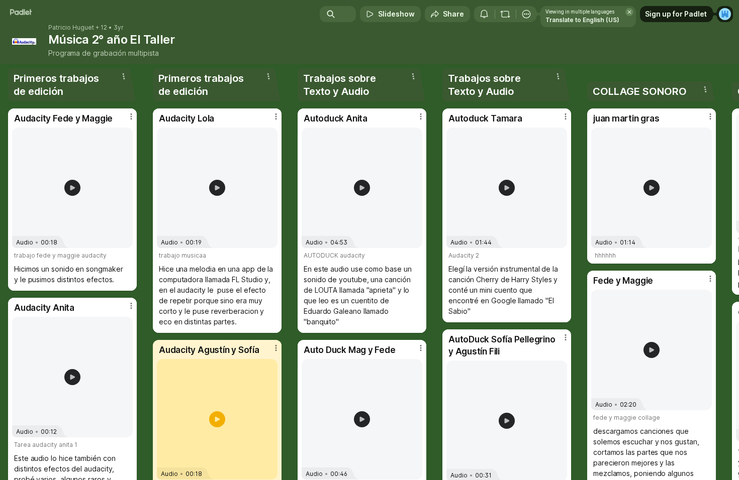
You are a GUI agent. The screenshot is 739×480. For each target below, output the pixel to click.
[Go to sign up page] (725, 14)
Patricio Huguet (71, 27)
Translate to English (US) (582, 20)
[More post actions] (131, 116)
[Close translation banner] (629, 12)
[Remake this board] (505, 14)
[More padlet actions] (526, 14)
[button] (72, 188)
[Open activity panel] (484, 14)
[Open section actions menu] (124, 76)
